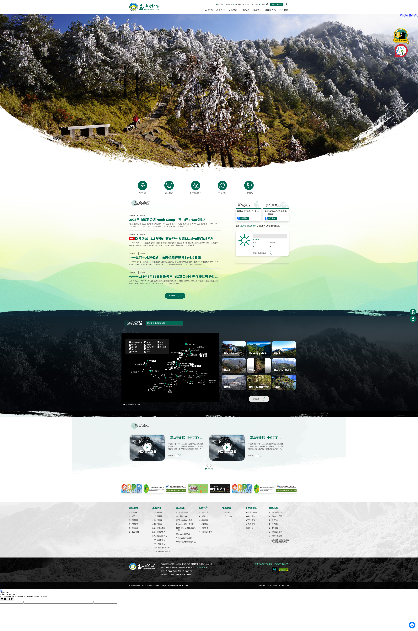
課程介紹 (228, 516)
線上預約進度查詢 (163, 551)
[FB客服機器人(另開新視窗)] (412, 625)
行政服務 (283, 10)
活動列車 (134, 520)
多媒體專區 (270, 10)
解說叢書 (251, 516)
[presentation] (206, 165)
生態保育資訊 (206, 532)
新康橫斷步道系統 (185, 538)
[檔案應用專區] (401, 36)
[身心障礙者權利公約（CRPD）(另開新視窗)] (131, 488)
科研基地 (204, 524)
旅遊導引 (220, 10)
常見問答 (246, 4)
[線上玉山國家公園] (401, 50)
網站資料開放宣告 (281, 564)
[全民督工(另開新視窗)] (198, 488)
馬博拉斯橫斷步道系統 (187, 542)
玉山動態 (208, 10)
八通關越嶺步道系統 (186, 524)
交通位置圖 (201, 567)
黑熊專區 (204, 520)
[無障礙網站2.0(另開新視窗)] (283, 569)
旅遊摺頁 (251, 524)
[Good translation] (3, 599)
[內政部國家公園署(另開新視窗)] (220, 488)
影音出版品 (252, 512)
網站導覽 (220, 4)
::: (214, 3)
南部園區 (158, 520)
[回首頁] (144, 7)
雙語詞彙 (229, 4)
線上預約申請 (160, 528)
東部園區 (158, 524)
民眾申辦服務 (276, 536)
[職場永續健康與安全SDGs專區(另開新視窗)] (176, 488)
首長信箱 (238, 4)
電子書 (250, 528)
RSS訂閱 (135, 532)
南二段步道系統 (184, 534)
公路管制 (252, 226)
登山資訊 (232, 10)
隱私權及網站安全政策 (263, 564)
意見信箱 (274, 520)
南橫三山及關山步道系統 (187, 529)
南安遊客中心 (160, 544)
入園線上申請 (183, 516)
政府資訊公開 (276, 516)
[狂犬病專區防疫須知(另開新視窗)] (154, 488)
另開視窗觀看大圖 (133, 404)
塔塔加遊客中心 (161, 536)
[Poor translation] (10, 599)
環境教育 (257, 10)
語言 (277, 4)
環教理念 (228, 512)
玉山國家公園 (276, 512)
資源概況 (204, 516)
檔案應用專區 (276, 532)
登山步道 (243, 226)
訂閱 (255, 4)
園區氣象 (134, 528)
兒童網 (262, 4)
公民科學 (204, 528)
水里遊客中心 (160, 532)
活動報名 (134, 524)
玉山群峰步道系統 (185, 520)
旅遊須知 (158, 512)
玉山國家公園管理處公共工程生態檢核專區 (280, 541)
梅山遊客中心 (160, 540)
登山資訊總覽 (183, 512)
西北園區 (158, 516)
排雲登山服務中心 (163, 548)
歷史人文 (204, 512)
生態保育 (245, 10)
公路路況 (134, 512)
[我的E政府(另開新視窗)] (274, 569)
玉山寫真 (251, 520)
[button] (205, 468)
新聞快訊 (134, 516)
